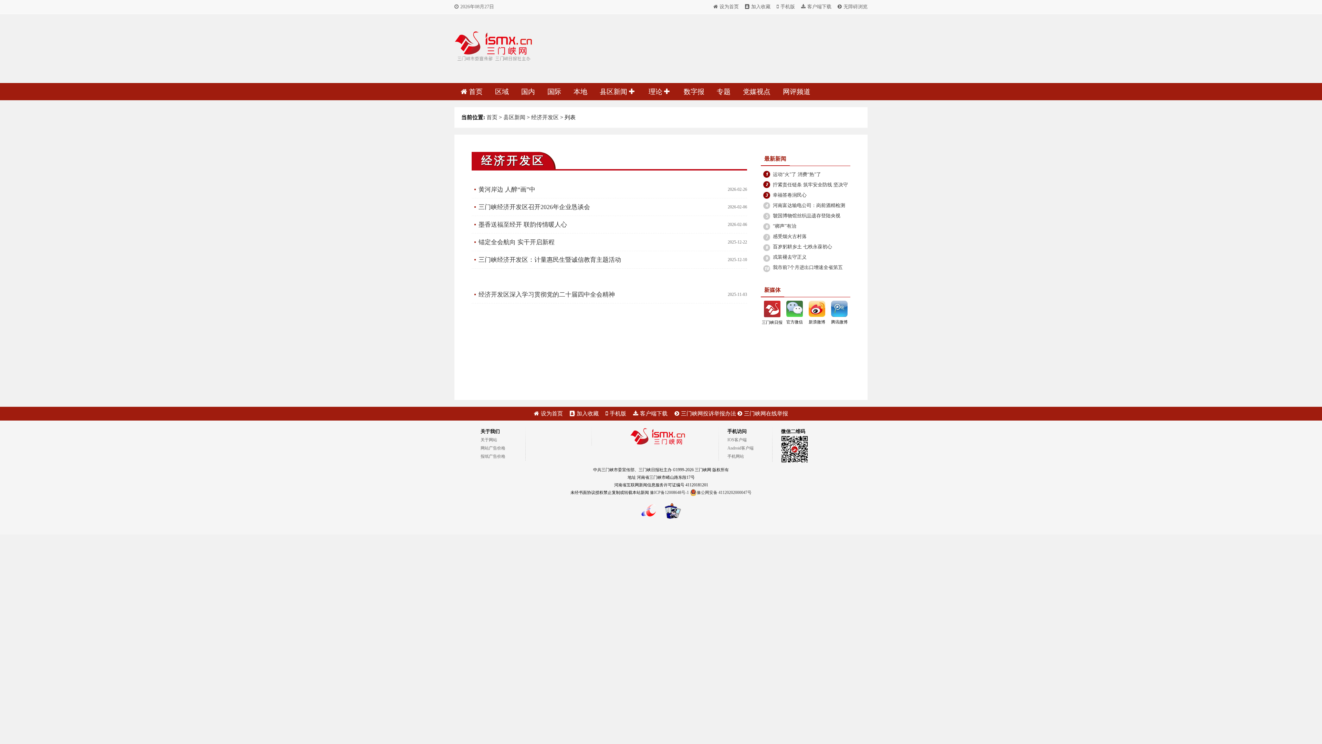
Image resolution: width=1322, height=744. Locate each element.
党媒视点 (756, 91)
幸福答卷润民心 (790, 195)
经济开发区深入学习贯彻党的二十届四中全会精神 (547, 294)
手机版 (787, 6)
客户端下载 (819, 6)
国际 (554, 91)
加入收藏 (760, 6)
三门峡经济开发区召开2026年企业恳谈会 (534, 207)
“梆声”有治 (784, 226)
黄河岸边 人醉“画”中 (507, 189)
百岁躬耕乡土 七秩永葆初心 (802, 246)
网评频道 (796, 91)
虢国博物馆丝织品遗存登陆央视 (806, 215)
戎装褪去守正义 (790, 257)
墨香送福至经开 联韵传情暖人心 (523, 224)
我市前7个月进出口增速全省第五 (808, 267)
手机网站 (735, 456)
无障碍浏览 (855, 6)
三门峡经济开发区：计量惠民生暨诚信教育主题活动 (550, 259)
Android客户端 (740, 448)
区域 (502, 91)
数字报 (694, 91)
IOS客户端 (737, 439)
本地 (580, 91)
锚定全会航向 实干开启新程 (517, 242)
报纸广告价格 (493, 456)
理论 (656, 91)
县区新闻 (614, 91)
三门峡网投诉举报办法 (708, 413)
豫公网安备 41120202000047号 (724, 492)
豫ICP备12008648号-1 (669, 492)
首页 (476, 91)
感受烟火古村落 (790, 236)
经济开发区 (545, 117)
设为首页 (729, 6)
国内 (528, 91)
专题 (724, 91)
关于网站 (489, 439)
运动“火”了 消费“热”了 (797, 174)
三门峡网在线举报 (766, 413)
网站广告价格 (493, 448)
